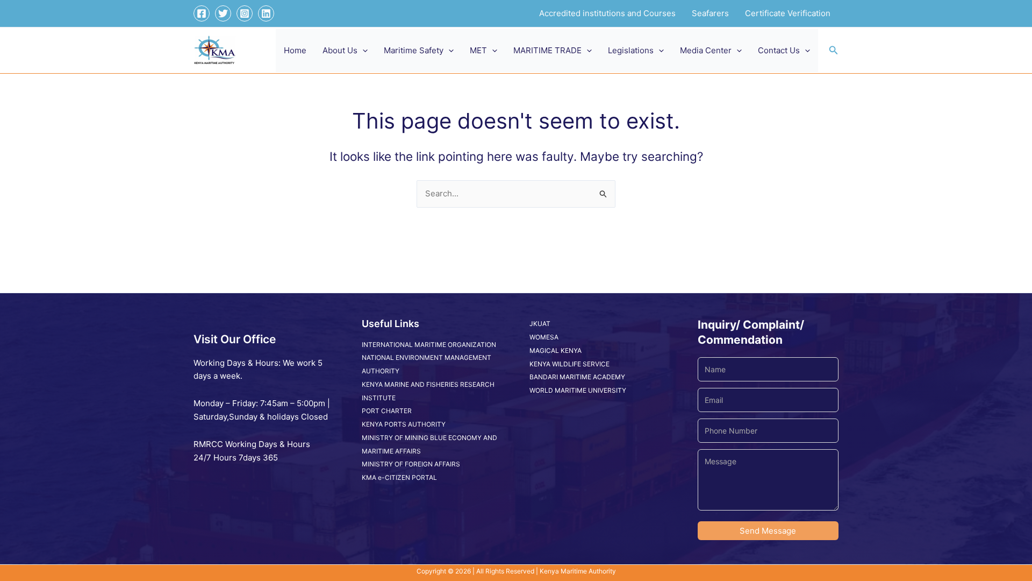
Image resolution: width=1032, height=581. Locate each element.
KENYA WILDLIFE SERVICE (569, 364)
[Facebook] (202, 13)
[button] (362, 50)
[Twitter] (223, 13)
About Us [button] (339, 50)
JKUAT (539, 324)
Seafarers (710, 13)
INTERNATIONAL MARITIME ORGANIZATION (429, 345)
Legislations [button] (631, 50)
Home (295, 50)
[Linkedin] (266, 13)
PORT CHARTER (387, 411)
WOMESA (543, 337)
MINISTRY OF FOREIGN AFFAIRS (411, 464)
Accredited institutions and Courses (607, 13)
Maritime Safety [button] (413, 50)
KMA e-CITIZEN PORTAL (399, 477)
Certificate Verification (787, 13)
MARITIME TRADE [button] (547, 50)
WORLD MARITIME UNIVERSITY (577, 390)
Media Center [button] (706, 50)
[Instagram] (244, 13)
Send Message (768, 531)
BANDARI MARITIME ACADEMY (577, 377)
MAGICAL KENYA (555, 350)
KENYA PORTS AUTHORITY (404, 424)
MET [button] (478, 50)
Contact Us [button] (779, 50)
